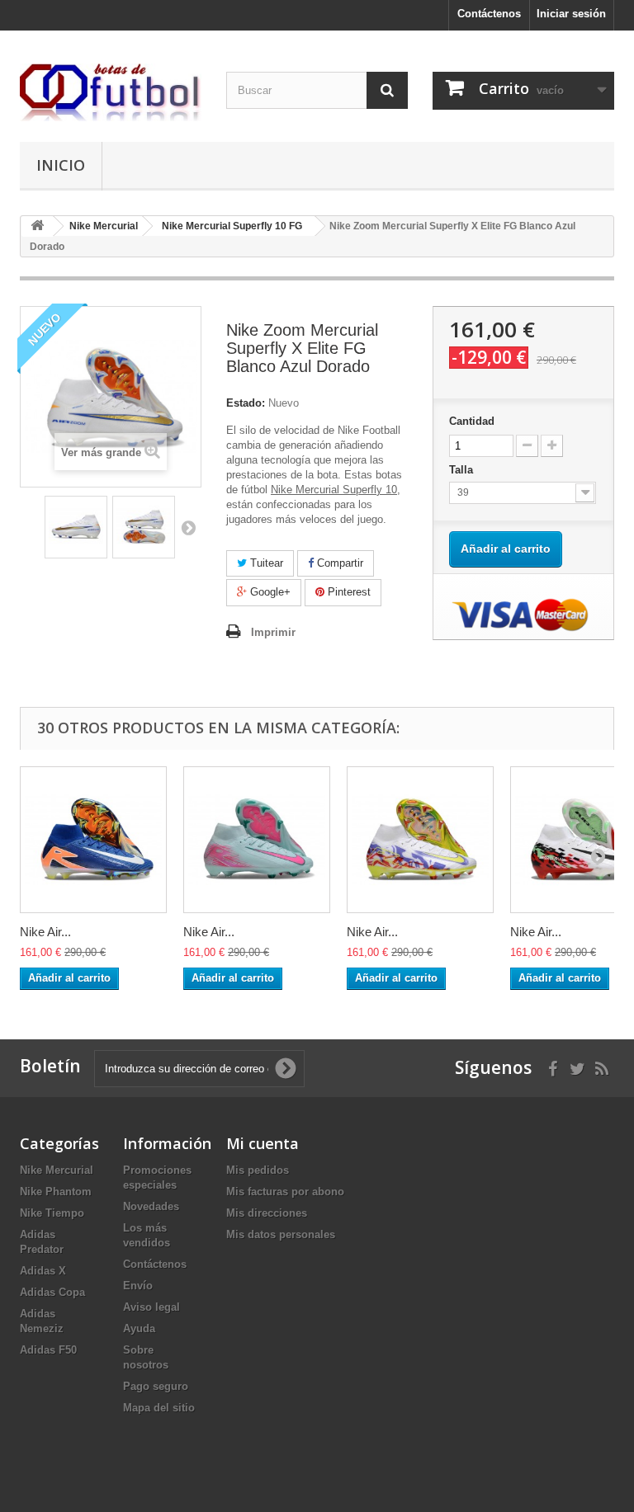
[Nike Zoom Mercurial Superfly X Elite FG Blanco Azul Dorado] (75, 527)
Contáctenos (489, 13)
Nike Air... (45, 932)
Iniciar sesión (571, 13)
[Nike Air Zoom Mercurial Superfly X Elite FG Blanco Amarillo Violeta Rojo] (420, 839)
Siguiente (188, 527)
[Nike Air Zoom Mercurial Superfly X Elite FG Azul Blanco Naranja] (93, 839)
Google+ (269, 592)
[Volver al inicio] (37, 226)
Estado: (245, 403)
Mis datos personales (280, 1234)
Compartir (338, 563)
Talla (462, 470)
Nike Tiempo (52, 1213)
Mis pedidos (257, 1170)
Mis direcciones (266, 1213)
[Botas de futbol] (110, 92)
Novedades (151, 1206)
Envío (138, 1285)
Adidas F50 (48, 1350)
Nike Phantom (56, 1191)
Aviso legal (151, 1307)
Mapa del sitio (159, 1407)
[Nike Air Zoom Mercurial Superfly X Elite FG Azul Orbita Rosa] (256, 839)
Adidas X (43, 1271)
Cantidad (471, 421)
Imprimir (273, 632)
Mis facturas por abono (285, 1191)
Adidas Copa (52, 1292)
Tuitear (265, 563)
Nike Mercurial (56, 1170)
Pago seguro (155, 1386)
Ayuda (139, 1328)
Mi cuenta (262, 1143)
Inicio (60, 165)
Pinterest (347, 592)
